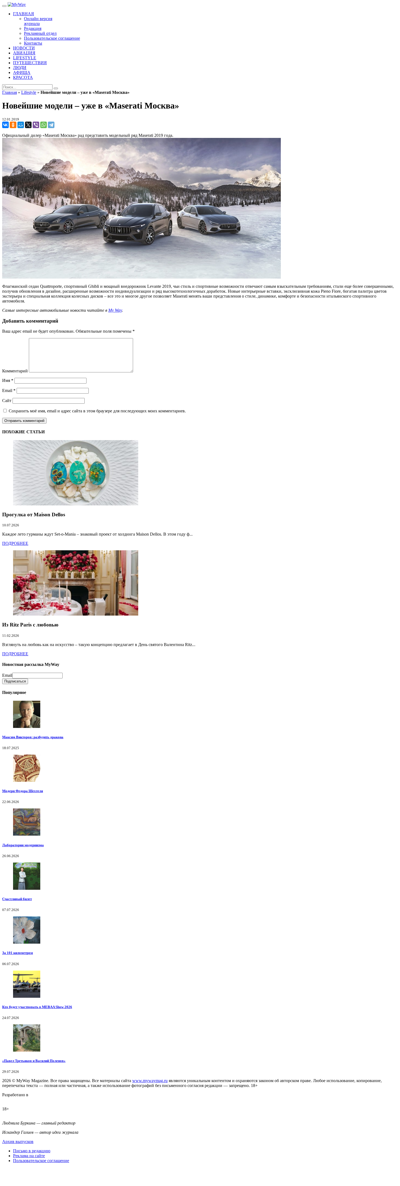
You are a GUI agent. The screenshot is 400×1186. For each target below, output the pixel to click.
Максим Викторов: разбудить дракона (32, 737)
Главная (9, 92)
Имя (7, 380)
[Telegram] (51, 125)
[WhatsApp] (43, 125)
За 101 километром (17, 953)
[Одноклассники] (13, 125)
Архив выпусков (17, 1141)
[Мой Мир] (20, 125)
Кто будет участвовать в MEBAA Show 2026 (37, 1007)
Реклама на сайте (29, 1155)
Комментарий (15, 371)
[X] (28, 125)
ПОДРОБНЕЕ (15, 543)
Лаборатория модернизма (23, 845)
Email (9, 390)
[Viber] (36, 125)
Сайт (6, 400)
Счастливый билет (17, 899)
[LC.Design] (15, 1099)
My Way (115, 310)
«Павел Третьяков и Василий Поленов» (34, 1061)
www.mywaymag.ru (150, 1080)
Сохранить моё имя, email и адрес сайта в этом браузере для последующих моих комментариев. (97, 411)
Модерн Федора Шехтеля (22, 791)
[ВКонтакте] (5, 125)
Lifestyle (28, 92)
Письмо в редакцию (31, 1150)
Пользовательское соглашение (41, 1160)
